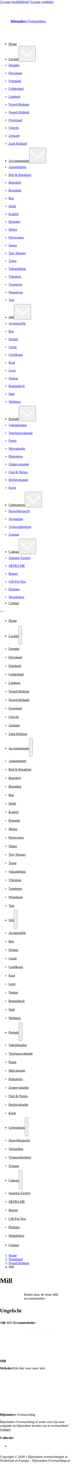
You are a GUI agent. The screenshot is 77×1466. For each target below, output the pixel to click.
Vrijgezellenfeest (20, 527)
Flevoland (15, 73)
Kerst (12, 487)
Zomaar (14, 534)
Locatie (14, 59)
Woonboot (16, 292)
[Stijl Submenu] (22, 312)
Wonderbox (16, 597)
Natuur (13, 378)
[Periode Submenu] (27, 413)
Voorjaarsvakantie (21, 433)
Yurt (11, 300)
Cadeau (14, 552)
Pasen (12, 440)
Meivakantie (17, 448)
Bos (11, 331)
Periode (14, 419)
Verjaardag (16, 519)
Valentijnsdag (18, 425)
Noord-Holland (19, 112)
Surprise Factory (20, 558)
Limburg (14, 96)
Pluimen (14, 589)
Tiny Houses (17, 253)
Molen (13, 229)
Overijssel (15, 120)
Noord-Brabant (19, 104)
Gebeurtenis (17, 505)
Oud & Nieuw (18, 472)
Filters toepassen (38, 1329)
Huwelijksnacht (19, 511)
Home (13, 44)
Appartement (17, 167)
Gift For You (17, 581)
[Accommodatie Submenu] (37, 155)
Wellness (15, 401)
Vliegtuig (15, 276)
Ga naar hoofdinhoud (14, 2)
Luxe (12, 370)
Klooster (14, 221)
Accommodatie (19, 161)
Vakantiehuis (17, 268)
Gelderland (16, 88)
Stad (12, 394)
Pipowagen (16, 237)
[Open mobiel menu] (1, 611)
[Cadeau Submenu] (27, 546)
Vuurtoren (15, 284)
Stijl (11, 317)
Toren (12, 261)
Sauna (13, 245)
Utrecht (14, 128)
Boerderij (15, 182)
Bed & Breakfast (20, 175)
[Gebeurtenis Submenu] (33, 499)
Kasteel (14, 214)
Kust (12, 362)
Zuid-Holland (18, 143)
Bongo (13, 573)
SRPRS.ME (17, 566)
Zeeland (14, 135)
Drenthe (14, 65)
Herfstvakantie (18, 480)
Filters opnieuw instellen (38, 1333)
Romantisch (17, 386)
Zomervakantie (19, 464)
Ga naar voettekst (41, 2)
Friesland (15, 81)
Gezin (13, 347)
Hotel (12, 206)
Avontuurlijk (17, 323)
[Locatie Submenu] (27, 54)
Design (13, 339)
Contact (14, 603)
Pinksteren (16, 456)
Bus (11, 198)
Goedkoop (16, 354)
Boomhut (15, 190)
